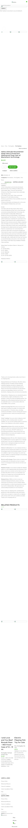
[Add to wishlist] (3, 769)
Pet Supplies (4, 752)
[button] (3, 773)
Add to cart (12, 167)
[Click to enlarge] (3, 28)
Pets (6, 754)
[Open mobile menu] (1, 2)
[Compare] (3, 735)
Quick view (3, 776)
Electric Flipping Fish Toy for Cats (20, 740)
